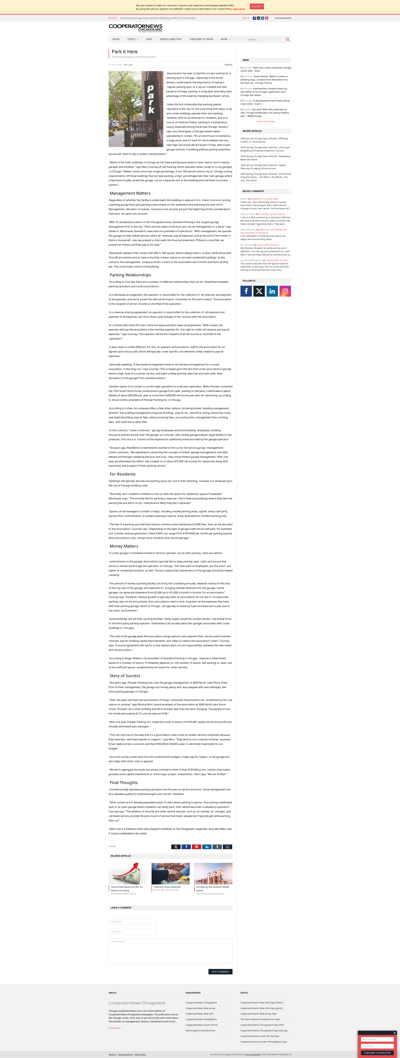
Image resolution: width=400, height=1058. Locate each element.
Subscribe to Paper (201, 39)
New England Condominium (200, 1030)
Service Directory (171, 39)
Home (116, 39)
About (113, 992)
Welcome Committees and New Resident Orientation (263, 231)
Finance (228, 64)
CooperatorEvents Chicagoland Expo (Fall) (262, 1024)
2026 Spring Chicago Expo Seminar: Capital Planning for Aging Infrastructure (263, 167)
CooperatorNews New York (199, 1013)
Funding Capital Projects (272, 214)
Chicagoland (283, 17)
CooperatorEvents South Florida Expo (259, 1036)
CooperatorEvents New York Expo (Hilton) (261, 1002)
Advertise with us (125, 1054)
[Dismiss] (394, 1033)
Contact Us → (116, 1027)
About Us (113, 1054)
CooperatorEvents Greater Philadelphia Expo (263, 1041)
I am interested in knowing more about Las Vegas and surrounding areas (263, 237)
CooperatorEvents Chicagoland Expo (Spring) (263, 1030)
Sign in (246, 17)
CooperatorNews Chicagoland (201, 1002)
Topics (131, 39)
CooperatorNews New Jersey (200, 1008)
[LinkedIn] (272, 291)
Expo (149, 39)
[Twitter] (259, 291)
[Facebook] (246, 291)
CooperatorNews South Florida (202, 1024)
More (224, 39)
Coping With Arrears (268, 244)
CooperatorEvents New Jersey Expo (258, 1013)
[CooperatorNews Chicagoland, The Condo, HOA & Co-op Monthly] (135, 29)
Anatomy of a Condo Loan (264, 198)
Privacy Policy (140, 1054)
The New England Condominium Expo (260, 1019)
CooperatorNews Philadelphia (201, 1019)
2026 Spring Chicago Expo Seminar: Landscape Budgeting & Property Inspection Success (168, 17)
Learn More (239, 8)
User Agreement (252, 1054)
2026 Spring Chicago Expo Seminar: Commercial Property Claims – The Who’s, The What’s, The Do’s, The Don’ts (265, 177)
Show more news (266, 121)
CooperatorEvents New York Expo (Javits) (261, 1008)
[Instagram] (285, 291)
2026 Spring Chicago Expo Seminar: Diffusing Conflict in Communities (264, 140)
